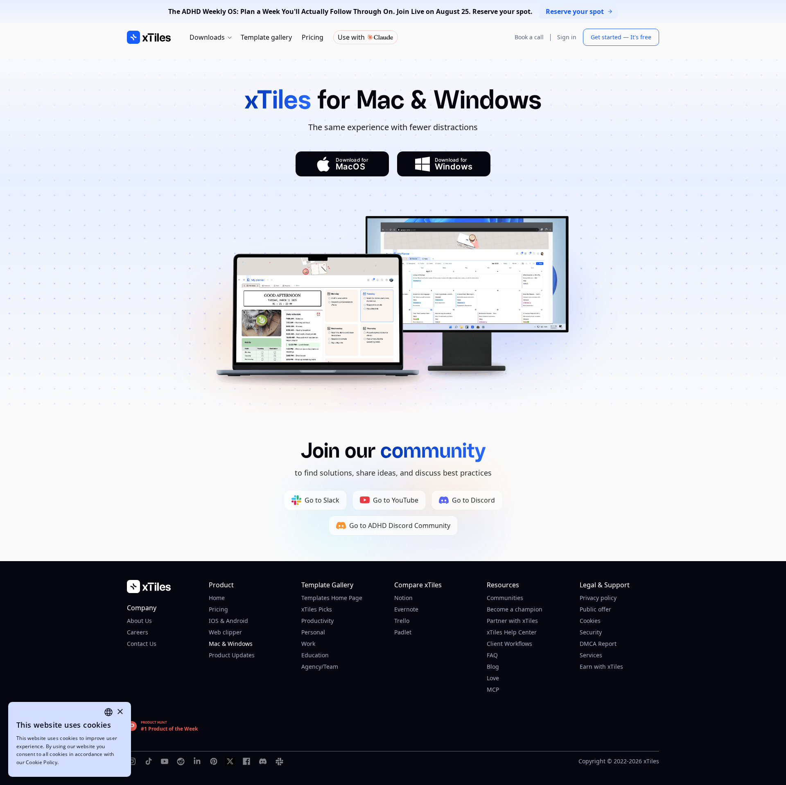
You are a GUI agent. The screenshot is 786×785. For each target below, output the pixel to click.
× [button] (120, 712)
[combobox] (108, 712)
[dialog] (69, 739)
